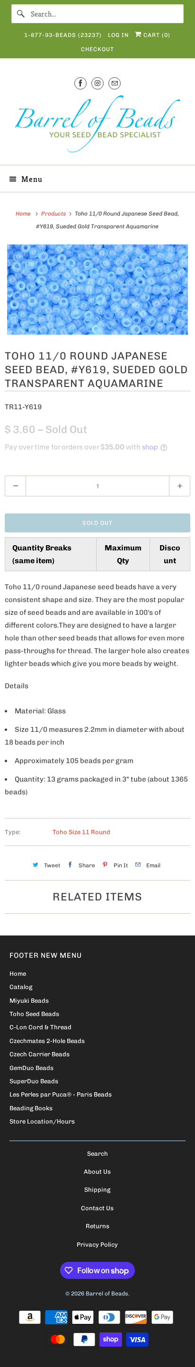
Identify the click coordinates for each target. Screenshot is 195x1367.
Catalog (20, 986)
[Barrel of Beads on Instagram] (97, 83)
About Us (97, 1171)
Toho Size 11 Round (81, 832)
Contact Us (97, 1208)
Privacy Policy (97, 1244)
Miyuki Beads (29, 1000)
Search (97, 1153)
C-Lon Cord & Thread (40, 1027)
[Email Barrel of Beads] (114, 83)
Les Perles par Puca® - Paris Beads (60, 1094)
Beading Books (31, 1108)
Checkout (97, 49)
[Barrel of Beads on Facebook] (80, 83)
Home (17, 973)
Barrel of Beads (107, 1293)
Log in (118, 35)
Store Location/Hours (42, 1121)
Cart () (156, 35)
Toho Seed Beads (34, 1013)
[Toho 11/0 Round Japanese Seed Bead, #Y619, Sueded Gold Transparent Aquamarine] (97, 289)
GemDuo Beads (31, 1067)
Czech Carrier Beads (39, 1054)
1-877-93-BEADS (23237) (63, 35)
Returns (97, 1226)
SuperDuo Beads (33, 1081)
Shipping (97, 1189)
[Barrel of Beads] (97, 126)
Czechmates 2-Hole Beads (47, 1040)
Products (54, 213)
